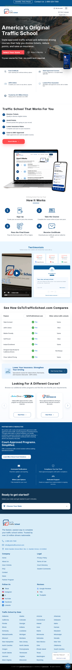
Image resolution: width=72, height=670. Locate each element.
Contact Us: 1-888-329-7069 (46, 2)
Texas (39, 653)
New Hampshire (7, 642)
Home (4, 558)
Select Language (64, 12)
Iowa (38, 627)
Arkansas (57, 616)
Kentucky (5, 631)
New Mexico (41, 642)
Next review (62, 287)
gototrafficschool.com (25, 666)
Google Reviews (40, 262)
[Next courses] (67, 405)
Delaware (57, 620)
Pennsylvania (24, 649)
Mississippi (58, 634)
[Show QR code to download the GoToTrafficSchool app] (67, 61)
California (5, 620)
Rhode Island (41, 649)
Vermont (5, 656)
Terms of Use (41, 561)
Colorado (22, 620)
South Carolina (59, 649)
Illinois (4, 627)
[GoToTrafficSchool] (10, 11)
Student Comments (44, 569)
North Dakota (24, 645)
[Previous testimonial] (49, 292)
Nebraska (40, 638)
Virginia (22, 656)
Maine (39, 631)
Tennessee (23, 653)
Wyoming (40, 660)
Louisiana (22, 631)
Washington (41, 656)
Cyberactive (45, 666)
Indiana (22, 627)
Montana (22, 638)
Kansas (56, 627)
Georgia (22, 623)
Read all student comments (52, 295)
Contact (5, 572)
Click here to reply (61, 658)
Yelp (53, 262)
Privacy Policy (42, 558)
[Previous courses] (4, 405)
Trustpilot (65, 262)
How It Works (7, 565)
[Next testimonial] (55, 292)
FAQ (3, 569)
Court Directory (42, 565)
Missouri (5, 638)
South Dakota (7, 653)
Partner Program (8, 580)
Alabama (5, 616)
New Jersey (23, 642)
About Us (5, 561)
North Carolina (7, 645)
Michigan (22, 634)
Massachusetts (7, 634)
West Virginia (6, 660)
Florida (4, 623)
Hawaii (39, 623)
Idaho (56, 623)
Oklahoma (57, 645)
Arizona (39, 616)
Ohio (38, 645)
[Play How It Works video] (17, 275)
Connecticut (41, 620)
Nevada (56, 638)
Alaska (21, 616)
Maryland (57, 631)
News (4, 576)
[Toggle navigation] (66, 8)
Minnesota (40, 634)
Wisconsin (23, 660)
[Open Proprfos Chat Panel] (68, 666)
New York (57, 642)
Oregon (4, 649)
